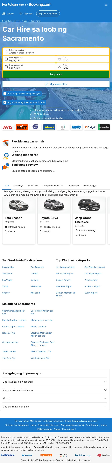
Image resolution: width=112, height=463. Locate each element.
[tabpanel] (56, 219)
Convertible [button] (73, 185)
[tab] (6, 185)
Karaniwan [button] (33, 185)
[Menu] (106, 4)
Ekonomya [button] (18, 185)
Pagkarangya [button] (89, 185)
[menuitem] (8, 13)
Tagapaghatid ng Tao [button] (53, 185)
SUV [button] (7, 185)
